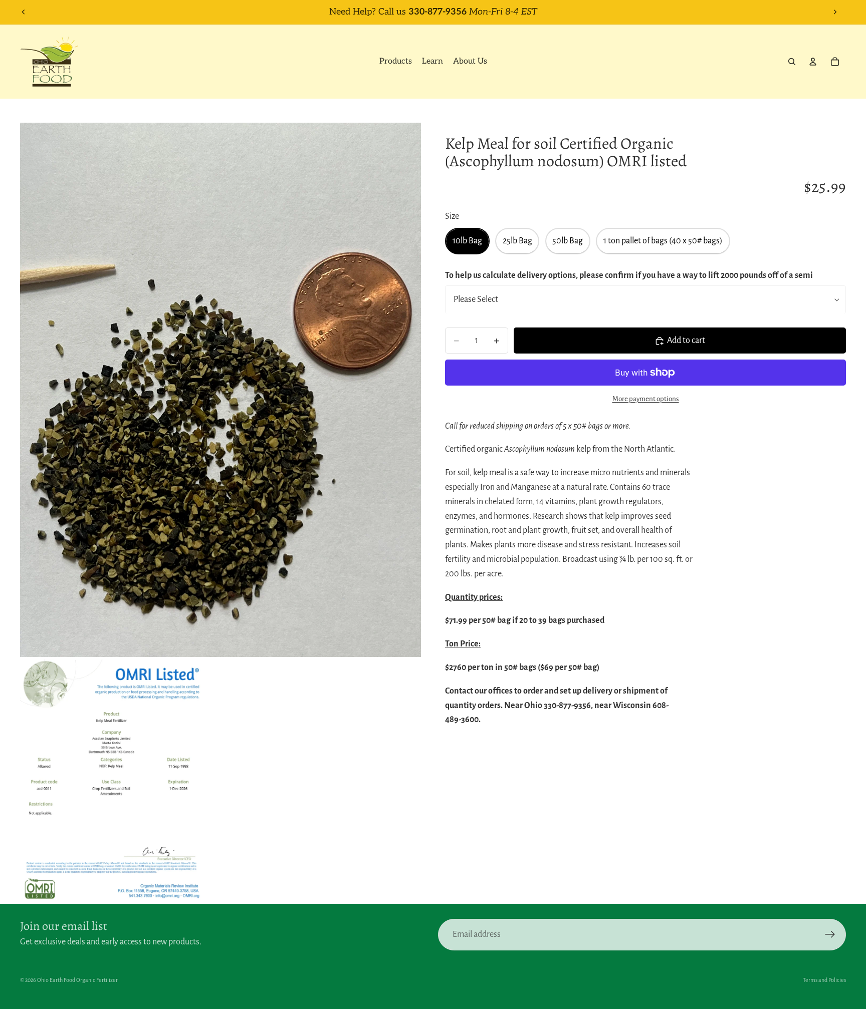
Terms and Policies (824, 980)
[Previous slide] (24, 12)
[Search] (792, 62)
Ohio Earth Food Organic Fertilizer (77, 980)
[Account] (813, 62)
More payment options (645, 399)
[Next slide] (835, 12)
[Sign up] (830, 934)
